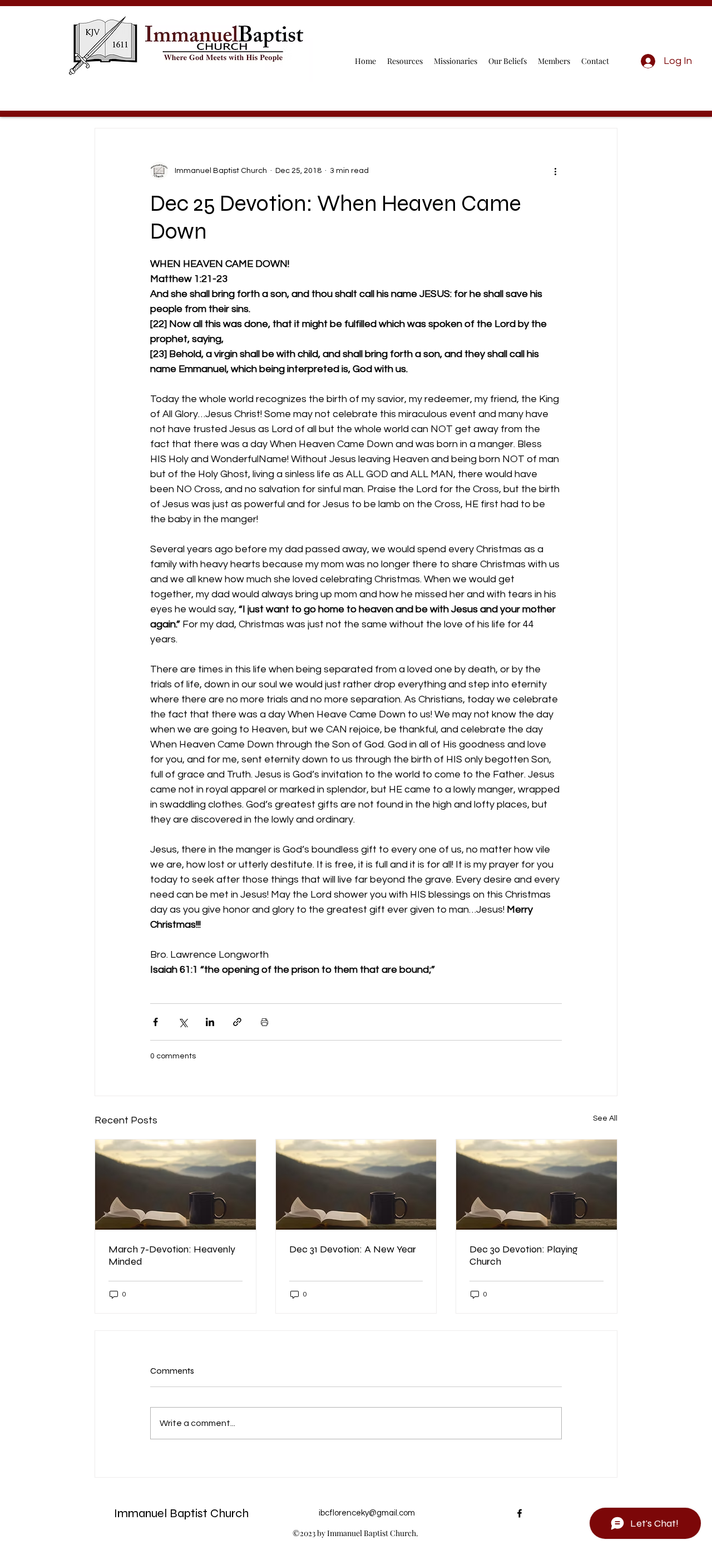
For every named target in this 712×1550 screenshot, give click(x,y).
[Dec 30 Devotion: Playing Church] (536, 1185)
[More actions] (555, 170)
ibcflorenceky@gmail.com (367, 1513)
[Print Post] (264, 1022)
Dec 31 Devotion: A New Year (352, 1249)
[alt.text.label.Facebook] (519, 1513)
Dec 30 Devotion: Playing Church (523, 1255)
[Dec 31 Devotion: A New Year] (356, 1185)
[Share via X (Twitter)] (182, 1022)
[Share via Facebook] (155, 1022)
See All (605, 1118)
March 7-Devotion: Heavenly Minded (171, 1255)
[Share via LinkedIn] (210, 1022)
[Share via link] (237, 1022)
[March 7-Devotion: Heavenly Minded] (175, 1185)
